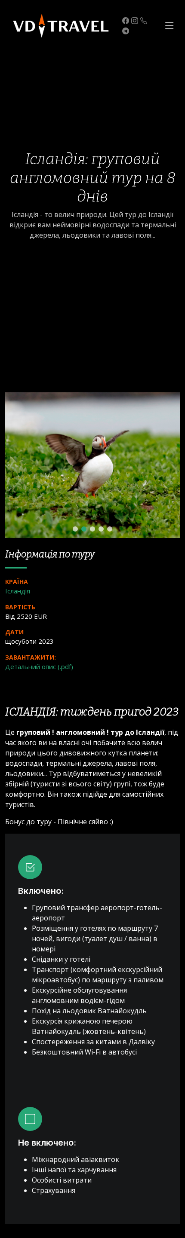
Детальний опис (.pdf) (39, 666)
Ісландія (17, 591)
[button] (75, 529)
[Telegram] (124, 31)
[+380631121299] (142, 20)
